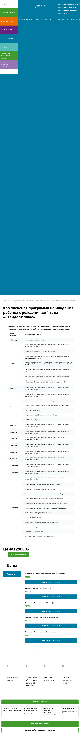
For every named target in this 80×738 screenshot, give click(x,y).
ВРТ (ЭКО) (4, 47)
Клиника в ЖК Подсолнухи (31, 710)
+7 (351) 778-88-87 (40, 7)
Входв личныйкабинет (4, 64)
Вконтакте (2, 71)
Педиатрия (42, 300)
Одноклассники (10, 71)
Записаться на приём (18, 554)
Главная (5, 300)
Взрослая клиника (8, 12)
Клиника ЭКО (68, 709)
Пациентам (72, 19)
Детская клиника (7, 21)
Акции (36, 19)
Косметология (6, 30)
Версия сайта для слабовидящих (40, 730)
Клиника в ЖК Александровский (12, 710)
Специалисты (59, 19)
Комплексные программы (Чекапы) (6, 56)
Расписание (46, 19)
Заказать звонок (40, 702)
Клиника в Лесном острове (48, 710)
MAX (6, 71)
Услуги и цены (25, 19)
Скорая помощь (7, 38)
